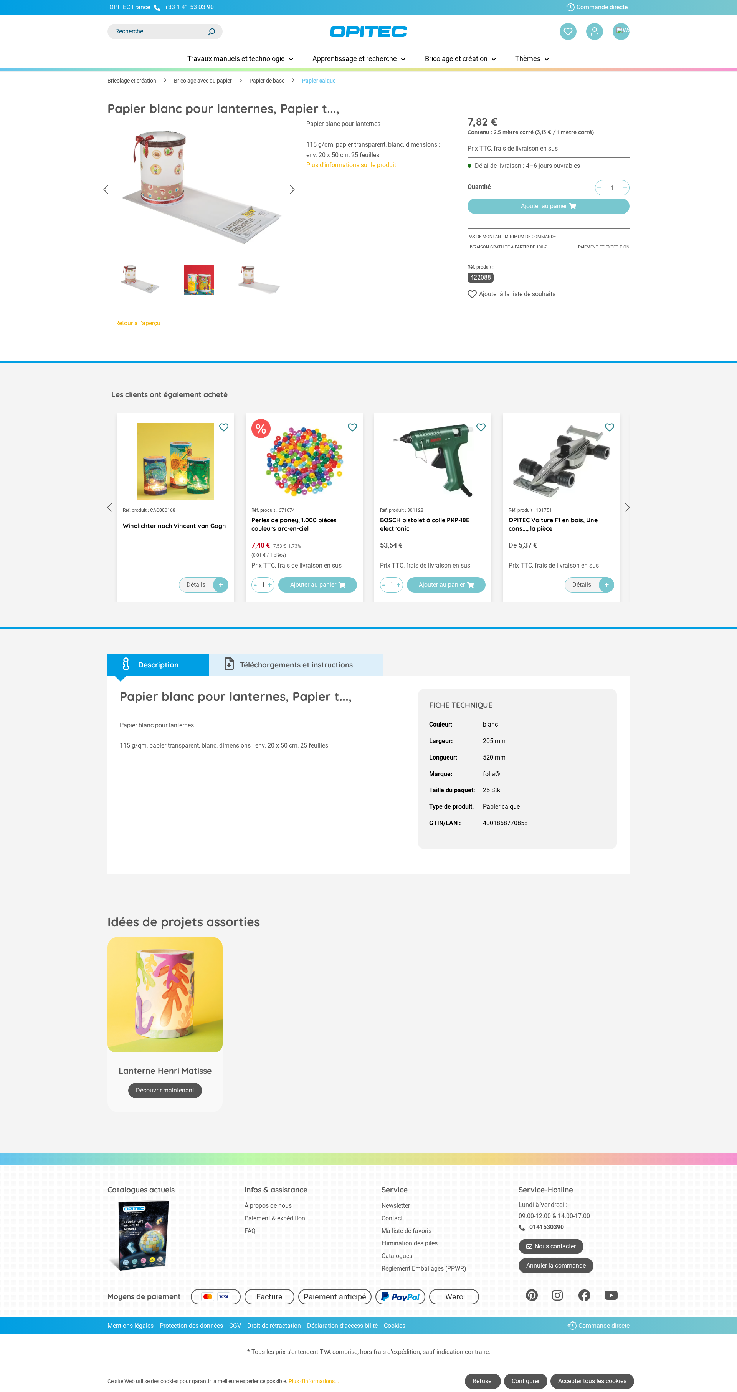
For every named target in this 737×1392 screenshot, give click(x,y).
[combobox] (157, 31)
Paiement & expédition (275, 1218)
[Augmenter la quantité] (625, 188)
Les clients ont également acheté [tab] (169, 394)
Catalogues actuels (141, 1189)
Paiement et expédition (604, 247)
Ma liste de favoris (406, 1231)
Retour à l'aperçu (137, 323)
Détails (196, 584)
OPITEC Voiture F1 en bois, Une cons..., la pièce (553, 524)
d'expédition (403, 1352)
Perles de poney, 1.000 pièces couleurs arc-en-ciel (294, 524)
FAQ (250, 1231)
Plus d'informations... (314, 1381)
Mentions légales (130, 1325)
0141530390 (546, 1227)
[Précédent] (105, 189)
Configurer (526, 1381)
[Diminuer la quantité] (599, 188)
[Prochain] (292, 189)
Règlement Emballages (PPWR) (424, 1268)
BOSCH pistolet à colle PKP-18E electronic (424, 524)
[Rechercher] (211, 31)
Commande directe (602, 7)
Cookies (394, 1325)
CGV (235, 1325)
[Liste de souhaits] (568, 31)
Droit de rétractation (274, 1325)
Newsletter (396, 1205)
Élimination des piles (410, 1243)
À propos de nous (268, 1205)
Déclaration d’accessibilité (342, 1325)
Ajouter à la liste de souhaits (517, 294)
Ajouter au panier (544, 206)
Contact (392, 1218)
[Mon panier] (621, 31)
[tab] (158, 665)
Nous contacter (555, 1246)
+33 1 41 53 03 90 (189, 7)
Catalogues (397, 1256)
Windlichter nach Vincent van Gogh (174, 526)
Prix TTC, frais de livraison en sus (513, 148)
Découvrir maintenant (165, 1090)
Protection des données (191, 1325)
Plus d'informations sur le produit (351, 165)
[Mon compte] (594, 31)
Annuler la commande (556, 1265)
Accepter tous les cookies (592, 1381)
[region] (199, 209)
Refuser (483, 1381)
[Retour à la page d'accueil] (368, 31)
